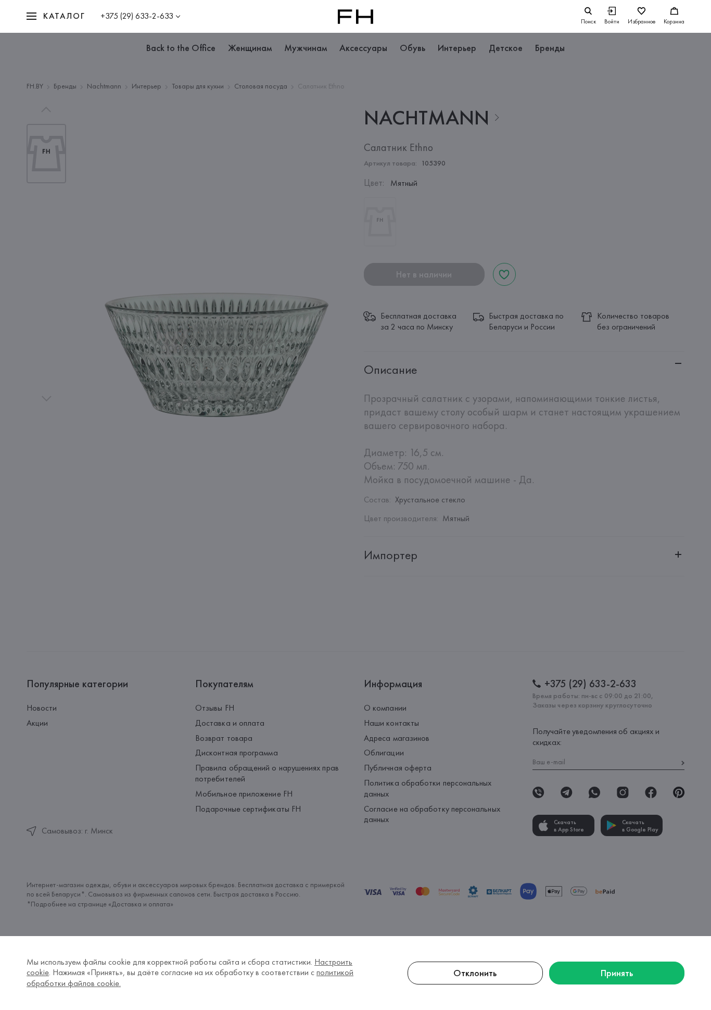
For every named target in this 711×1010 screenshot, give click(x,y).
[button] (56, 16)
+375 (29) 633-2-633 (136, 15)
